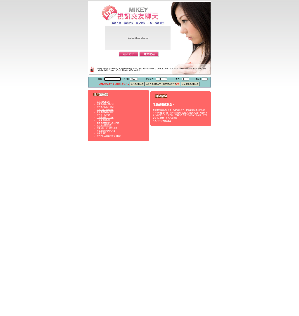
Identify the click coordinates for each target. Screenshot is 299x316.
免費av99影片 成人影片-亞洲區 (129, 277)
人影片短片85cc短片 (180, 263)
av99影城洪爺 (127, 311)
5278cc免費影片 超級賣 (122, 155)
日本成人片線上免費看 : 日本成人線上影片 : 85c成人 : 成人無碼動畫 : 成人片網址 (264, 260)
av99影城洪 (167, 277)
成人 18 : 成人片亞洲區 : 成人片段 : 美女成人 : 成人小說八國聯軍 (137, 260)
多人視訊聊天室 (137, 84)
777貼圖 (138, 158)
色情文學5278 (149, 155)
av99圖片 (157, 277)
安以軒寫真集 (133, 208)
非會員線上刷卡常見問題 (107, 128)
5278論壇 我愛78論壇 (166, 155)
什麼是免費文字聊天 (105, 118)
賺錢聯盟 (167, 121)
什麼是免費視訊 (103, 120)
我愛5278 (138, 155)
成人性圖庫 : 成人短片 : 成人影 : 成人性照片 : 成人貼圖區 (86, 260)
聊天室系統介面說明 (105, 104)
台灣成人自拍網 (138, 191)
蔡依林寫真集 (146, 208)
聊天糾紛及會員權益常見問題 (109, 136)
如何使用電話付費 (104, 125)
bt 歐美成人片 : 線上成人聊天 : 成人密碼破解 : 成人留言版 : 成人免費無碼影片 (197, 260)
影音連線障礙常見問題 (106, 131)
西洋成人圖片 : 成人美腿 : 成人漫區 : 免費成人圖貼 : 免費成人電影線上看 (32, 260)
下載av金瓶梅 (132, 226)
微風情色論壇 (175, 173)
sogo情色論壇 (162, 173)
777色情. (158, 158)
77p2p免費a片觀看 (120, 293)
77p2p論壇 (164, 293)
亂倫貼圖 (174, 211)
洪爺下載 (138, 311)
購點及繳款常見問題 (105, 112)
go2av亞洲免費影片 (126, 244)
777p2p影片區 (135, 293)
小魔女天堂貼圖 (153, 211)
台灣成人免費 (175, 191)
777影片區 (148, 158)
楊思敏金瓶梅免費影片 (177, 226)
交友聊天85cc (144, 263)
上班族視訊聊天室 (153, 84)
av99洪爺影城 (159, 311)
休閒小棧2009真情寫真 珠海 (165, 208)
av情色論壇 (137, 173)
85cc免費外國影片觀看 (161, 263)
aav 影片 (177, 244)
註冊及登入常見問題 (105, 110)
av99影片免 (178, 277)
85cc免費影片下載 (117, 263)
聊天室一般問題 (103, 115)
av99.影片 (147, 277)
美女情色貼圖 (127, 211)
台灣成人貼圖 (163, 191)
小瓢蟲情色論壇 (124, 173)
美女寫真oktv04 (120, 208)
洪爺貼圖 (165, 211)
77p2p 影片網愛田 (150, 293)
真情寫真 (182, 208)
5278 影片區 (181, 155)
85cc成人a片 (132, 263)
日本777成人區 (127, 158)
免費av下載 (141, 244)
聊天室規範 (101, 133)
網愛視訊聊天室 (171, 84)
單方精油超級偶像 (116, 229)
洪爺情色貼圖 (139, 211)
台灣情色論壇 (149, 173)
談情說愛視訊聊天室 (190, 84)
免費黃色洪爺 (172, 311)
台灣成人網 (151, 191)
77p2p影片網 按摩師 (178, 293)
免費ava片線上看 (154, 244)
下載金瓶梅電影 (118, 226)
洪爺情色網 (147, 311)
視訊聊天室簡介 (103, 102)
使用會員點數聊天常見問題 (108, 123)
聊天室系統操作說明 (105, 107)
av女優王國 (167, 244)
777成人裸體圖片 (170, 158)
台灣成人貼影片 (124, 191)
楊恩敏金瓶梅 (145, 226)
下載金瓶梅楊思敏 (159, 226)
